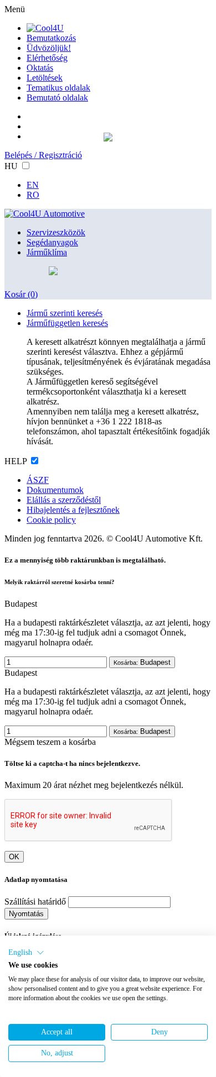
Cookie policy (51, 519)
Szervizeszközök (56, 232)
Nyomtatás (26, 914)
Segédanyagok (52, 242)
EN (33, 185)
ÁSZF (38, 480)
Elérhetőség (47, 57)
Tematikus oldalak (58, 87)
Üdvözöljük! (49, 47)
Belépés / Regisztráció (43, 155)
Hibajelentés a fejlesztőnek (73, 509)
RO (33, 194)
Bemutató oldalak (57, 97)
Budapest (142, 662)
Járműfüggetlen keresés (67, 323)
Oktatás (40, 67)
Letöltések (45, 77)
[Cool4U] (45, 28)
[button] (26, 952)
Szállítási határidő (35, 901)
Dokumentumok (55, 490)
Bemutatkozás (51, 38)
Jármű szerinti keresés (64, 313)
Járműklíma (47, 252)
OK (14, 857)
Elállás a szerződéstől (64, 500)
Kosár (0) (21, 294)
